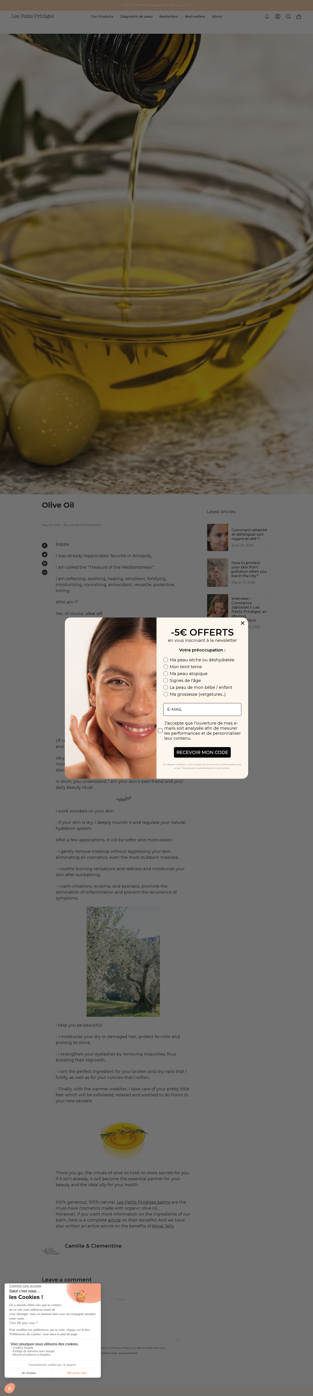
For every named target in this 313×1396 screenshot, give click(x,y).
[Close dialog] (242, 623)
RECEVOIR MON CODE (202, 752)
